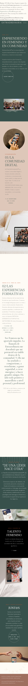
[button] (3, 457)
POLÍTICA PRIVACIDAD (16, 676)
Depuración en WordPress (8, 11)
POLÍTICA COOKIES (5, 676)
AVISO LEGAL (17, 678)
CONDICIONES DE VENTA (7, 678)
